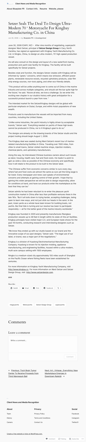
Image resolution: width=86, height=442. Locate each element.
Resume (43, 9)
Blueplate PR (28, 38)
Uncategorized (40, 38)
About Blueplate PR (15, 9)
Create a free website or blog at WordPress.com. (24, 434)
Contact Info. (32, 9)
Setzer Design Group (43, 305)
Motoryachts (27, 305)
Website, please (56, 9)
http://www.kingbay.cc (18, 269)
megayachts (14, 305)
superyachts (59, 305)
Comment (69, 357)
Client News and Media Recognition (30, 3)
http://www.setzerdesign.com (39, 272)
